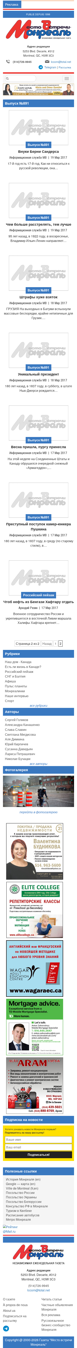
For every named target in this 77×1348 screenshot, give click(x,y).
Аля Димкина (14, 739)
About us (9, 1310)
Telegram (50, 67)
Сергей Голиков (16, 719)
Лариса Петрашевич (20, 754)
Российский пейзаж (19, 671)
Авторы (12, 711)
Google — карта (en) (20, 1184)
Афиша (10, 681)
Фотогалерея (16, 769)
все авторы (38, 763)
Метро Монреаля (18, 1219)
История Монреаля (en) (23, 1179)
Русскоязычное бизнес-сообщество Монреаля (55, 1325)
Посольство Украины (21, 1197)
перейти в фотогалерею (38, 812)
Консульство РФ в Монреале (27, 1206)
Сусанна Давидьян (19, 749)
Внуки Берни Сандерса (38, 151)
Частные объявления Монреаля (57, 1307)
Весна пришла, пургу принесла (38, 446)
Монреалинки (15, 691)
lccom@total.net (61, 62)
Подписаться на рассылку (14, 1318)
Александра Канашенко (22, 724)
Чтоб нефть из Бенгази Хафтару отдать (38, 601)
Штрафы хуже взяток (38, 297)
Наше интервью (16, 696)
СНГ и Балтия (15, 676)
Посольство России (20, 1192)
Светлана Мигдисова (20, 734)
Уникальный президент (38, 374)
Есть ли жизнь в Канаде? (23, 666)
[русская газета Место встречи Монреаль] (39, 1254)
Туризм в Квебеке (19, 1210)
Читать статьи (51, 1299)
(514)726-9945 (22, 62)
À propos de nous (15, 1305)
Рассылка (65, 67)
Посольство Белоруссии (23, 1201)
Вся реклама (50, 1315)
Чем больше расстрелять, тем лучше (38, 224)
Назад (47, 643)
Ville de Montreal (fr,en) (22, 1188)
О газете (9, 1299)
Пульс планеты (16, 686)
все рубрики (38, 705)
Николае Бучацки (17, 758)
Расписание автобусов (22, 1215)
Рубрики (12, 653)
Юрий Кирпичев (16, 744)
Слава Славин (15, 729)
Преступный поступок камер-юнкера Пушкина (38, 527)
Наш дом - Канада (18, 662)
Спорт (9, 700)
